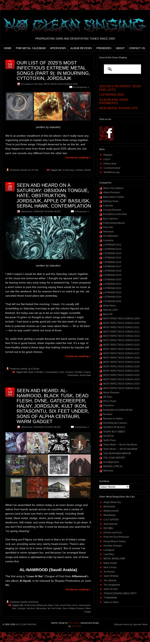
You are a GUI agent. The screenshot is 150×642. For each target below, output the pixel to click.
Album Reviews (111, 192)
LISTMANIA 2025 (112, 301)
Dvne (74, 605)
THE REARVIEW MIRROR (117, 453)
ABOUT (120, 48)
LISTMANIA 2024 (112, 296)
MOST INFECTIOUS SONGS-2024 (121, 383)
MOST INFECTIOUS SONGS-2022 (121, 375)
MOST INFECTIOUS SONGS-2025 (61, 84)
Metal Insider (110, 563)
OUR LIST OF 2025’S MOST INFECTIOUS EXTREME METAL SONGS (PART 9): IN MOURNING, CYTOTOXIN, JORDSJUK (53, 70)
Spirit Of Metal (111, 576)
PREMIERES (104, 48)
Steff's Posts (109, 440)
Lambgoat (109, 550)
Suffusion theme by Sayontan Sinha (130, 624)
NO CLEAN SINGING (26, 624)
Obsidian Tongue (82, 372)
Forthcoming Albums (114, 223)
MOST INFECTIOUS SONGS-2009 (121, 318)
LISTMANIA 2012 (112, 244)
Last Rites (109, 554)
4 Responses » (82, 211)
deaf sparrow (110, 524)
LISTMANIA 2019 (112, 275)
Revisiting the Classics (115, 423)
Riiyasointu (41, 608)
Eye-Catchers (110, 218)
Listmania (108, 240)
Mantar (87, 170)
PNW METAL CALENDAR (31, 48)
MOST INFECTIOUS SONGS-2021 (121, 370)
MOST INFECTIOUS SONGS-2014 (121, 340)
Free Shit (108, 227)
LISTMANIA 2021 (112, 284)
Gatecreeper (84, 605)
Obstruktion (73, 375)
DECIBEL (109, 528)
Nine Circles (110, 567)
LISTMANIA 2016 (112, 262)
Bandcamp (109, 506)
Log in (107, 159)
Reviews (107, 414)
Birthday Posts (110, 201)
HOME (8, 48)
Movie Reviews (111, 392)
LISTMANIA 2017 (112, 266)
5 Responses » (82, 427)
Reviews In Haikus (113, 418)
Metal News (26, 211)
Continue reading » (78, 157)
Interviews (108, 231)
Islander (24, 170)
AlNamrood (42, 605)
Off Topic (107, 396)
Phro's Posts (109, 401)
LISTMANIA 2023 (112, 292)
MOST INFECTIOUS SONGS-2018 (121, 357)
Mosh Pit (107, 314)
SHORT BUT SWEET (114, 431)
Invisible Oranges (113, 545)
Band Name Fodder (113, 197)
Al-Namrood (30, 605)
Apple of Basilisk (36, 372)
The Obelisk (110, 580)
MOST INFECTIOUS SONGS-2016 (121, 349)
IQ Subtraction (110, 236)
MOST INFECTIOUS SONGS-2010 (121, 323)
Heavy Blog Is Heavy (115, 541)
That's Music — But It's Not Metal (120, 449)
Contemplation (51, 372)
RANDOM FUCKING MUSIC (47, 211)
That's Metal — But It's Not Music (120, 444)
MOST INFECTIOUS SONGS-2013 (121, 336)
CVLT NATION (111, 519)
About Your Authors (113, 188)
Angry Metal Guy (112, 502)
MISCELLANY (110, 310)
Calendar (108, 205)
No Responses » (81, 87)
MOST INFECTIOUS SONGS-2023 (121, 379)
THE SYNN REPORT (114, 457)
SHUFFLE (108, 436)
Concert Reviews (112, 210)
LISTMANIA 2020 (112, 279)
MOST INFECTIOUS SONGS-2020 (121, 366)
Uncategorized (111, 462)
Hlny (14, 608)
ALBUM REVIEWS (81, 48)
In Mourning (68, 170)
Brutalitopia (110, 515)
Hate (61, 372)
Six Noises (109, 571)
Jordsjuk (79, 170)
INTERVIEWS (58, 48)
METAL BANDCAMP (114, 558)
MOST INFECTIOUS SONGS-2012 (121, 331)
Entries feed (110, 163)
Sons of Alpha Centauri (73, 608)
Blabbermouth (111, 510)
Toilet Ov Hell (111, 589)
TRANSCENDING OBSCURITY (120, 593)
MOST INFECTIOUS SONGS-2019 (121, 362)
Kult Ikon (31, 608)
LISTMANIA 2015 (112, 257)
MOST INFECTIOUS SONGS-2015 (121, 344)
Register (108, 155)
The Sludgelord (112, 584)
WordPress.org (111, 172)
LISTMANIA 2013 (112, 249)
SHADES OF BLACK (114, 427)
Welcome (108, 470)
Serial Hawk (85, 375)
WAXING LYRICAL (113, 466)
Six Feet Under (54, 608)
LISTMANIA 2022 (112, 288)
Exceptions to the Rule (32, 84)
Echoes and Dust (113, 532)
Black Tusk (53, 605)
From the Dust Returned (116, 536)
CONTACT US (137, 48)
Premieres (108, 405)
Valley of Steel (111, 602)
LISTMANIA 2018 (112, 270)
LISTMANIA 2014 (112, 253)
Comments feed (112, 168)
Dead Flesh (65, 605)
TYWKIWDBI (110, 597)
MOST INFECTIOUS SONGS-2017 (121, 353)
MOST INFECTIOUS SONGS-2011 (121, 327)
